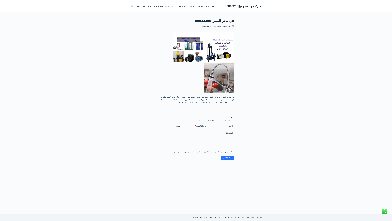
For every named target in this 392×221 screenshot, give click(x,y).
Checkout (200, 6)
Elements (182, 6)
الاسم (230, 126)
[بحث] (132, 6)
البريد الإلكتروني (201, 126)
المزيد (138, 6)
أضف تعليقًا (228, 133)
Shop (150, 6)
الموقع (178, 126)
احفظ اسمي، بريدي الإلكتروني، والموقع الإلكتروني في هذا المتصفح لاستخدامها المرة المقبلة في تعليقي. (202, 152)
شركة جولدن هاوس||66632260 (243, 6)
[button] (188, 6)
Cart (208, 6)
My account (169, 6)
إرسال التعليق (227, 158)
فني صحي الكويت (206, 26)
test (144, 6)
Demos (192, 6)
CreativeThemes (197, 217)
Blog (213, 6)
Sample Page (158, 6)
